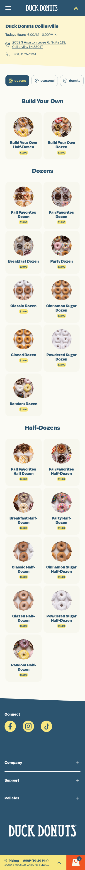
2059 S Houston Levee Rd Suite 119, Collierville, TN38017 (39, 44)
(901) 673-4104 (24, 54)
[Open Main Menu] (8, 8)
